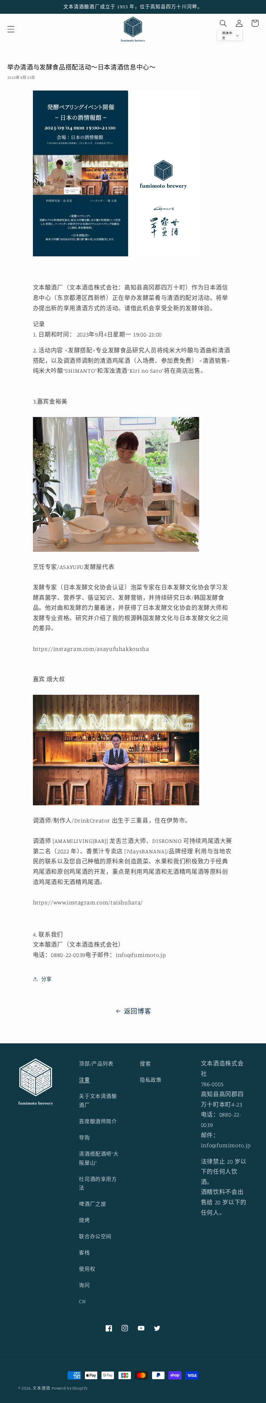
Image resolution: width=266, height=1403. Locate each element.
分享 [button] (46, 979)
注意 (84, 1080)
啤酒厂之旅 (92, 1204)
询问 (84, 1285)
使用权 (87, 1269)
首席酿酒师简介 (98, 1121)
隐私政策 (151, 1080)
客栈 (84, 1252)
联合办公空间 (95, 1236)
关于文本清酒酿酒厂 (98, 1100)
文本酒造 (41, 1388)
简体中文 (227, 35)
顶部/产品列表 (96, 1064)
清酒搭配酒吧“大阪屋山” (98, 1158)
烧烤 (84, 1220)
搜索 (145, 1064)
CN (82, 1301)
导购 (84, 1137)
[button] (11, 29)
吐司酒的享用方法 (98, 1183)
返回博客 (137, 1011)
